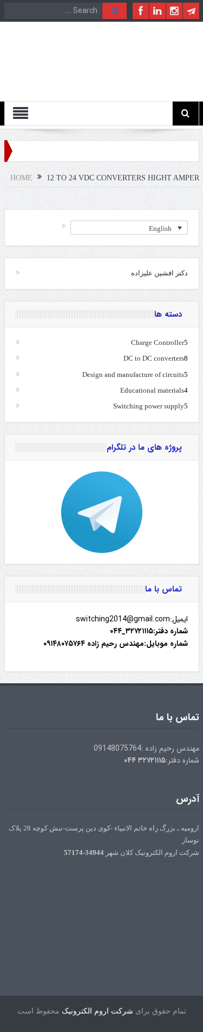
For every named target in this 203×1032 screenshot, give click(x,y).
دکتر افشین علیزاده (159, 273)
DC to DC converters (153, 358)
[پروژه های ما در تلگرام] (102, 512)
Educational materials (152, 390)
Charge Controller (157, 342)
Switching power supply (148, 406)
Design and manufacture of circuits (133, 374)
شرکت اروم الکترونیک (97, 1011)
